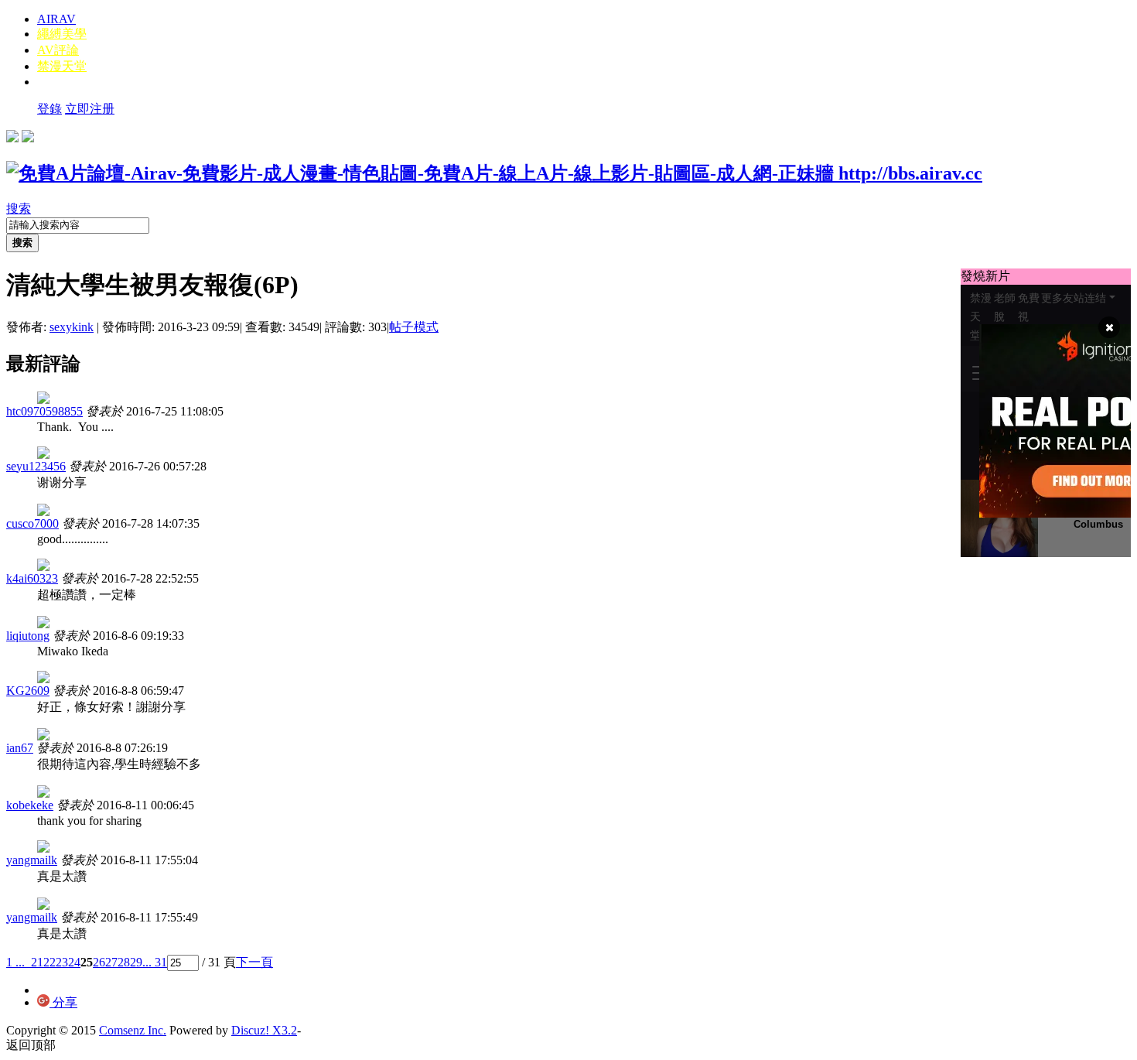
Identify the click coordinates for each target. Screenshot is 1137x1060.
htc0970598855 (44, 411)
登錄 (49, 108)
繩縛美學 (62, 33)
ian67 (19, 747)
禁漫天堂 (62, 66)
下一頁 (254, 962)
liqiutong (28, 635)
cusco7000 (32, 523)
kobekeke (29, 805)
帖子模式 (414, 326)
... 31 (154, 962)
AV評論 (58, 49)
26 (99, 962)
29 (136, 962)
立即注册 (89, 108)
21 (37, 962)
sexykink (72, 326)
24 (74, 962)
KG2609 (28, 690)
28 (124, 962)
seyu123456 (36, 466)
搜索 (18, 208)
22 (49, 962)
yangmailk (31, 860)
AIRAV (56, 19)
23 (62, 962)
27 (111, 962)
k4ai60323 (32, 578)
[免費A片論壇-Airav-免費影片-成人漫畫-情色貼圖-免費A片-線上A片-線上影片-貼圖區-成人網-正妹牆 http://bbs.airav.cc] (494, 173)
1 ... (15, 962)
